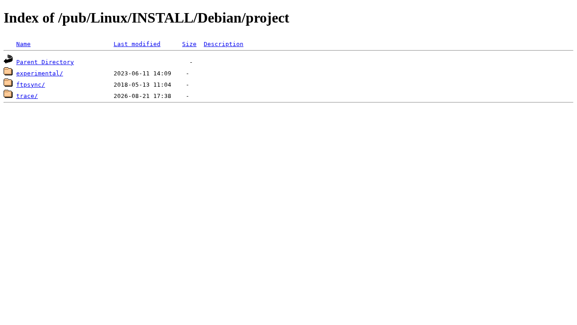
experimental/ (39, 73)
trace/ (27, 96)
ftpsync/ (30, 84)
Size (189, 44)
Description (223, 44)
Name (23, 44)
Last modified (137, 44)
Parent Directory (45, 62)
